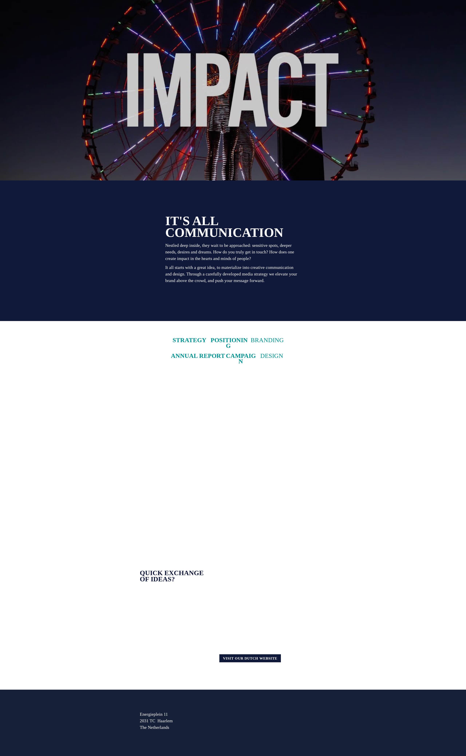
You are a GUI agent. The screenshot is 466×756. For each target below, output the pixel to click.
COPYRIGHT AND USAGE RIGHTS (255, 721)
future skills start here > (161, 479)
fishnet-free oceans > (158, 399)
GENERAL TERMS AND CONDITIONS (258, 711)
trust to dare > (248, 399)
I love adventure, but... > (257, 479)
